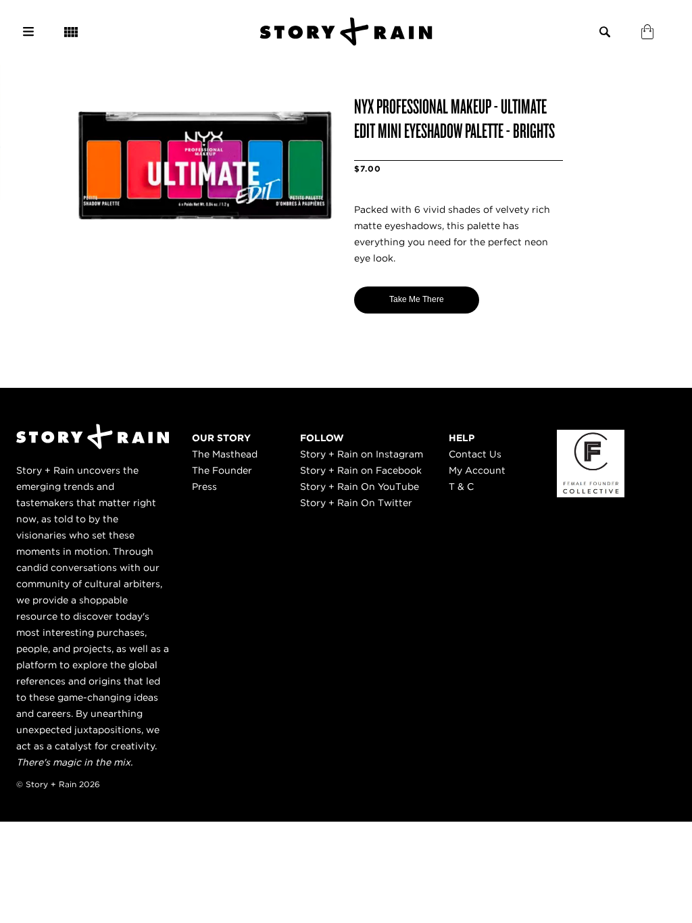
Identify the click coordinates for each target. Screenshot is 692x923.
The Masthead (224, 454)
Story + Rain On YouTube (359, 486)
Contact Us (475, 454)
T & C (461, 486)
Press (204, 486)
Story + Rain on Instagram (361, 454)
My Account (477, 470)
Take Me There (416, 299)
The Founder (222, 470)
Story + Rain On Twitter (356, 502)
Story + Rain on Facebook (361, 470)
